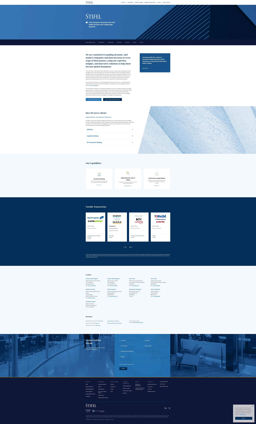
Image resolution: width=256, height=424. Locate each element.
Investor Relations (89, 386)
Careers (159, 2)
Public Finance (101, 395)
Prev (125, 247)
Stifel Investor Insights (127, 390)
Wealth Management (90, 389)
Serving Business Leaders (103, 397)
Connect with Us (166, 2)
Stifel (87, 384)
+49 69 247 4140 (91, 298)
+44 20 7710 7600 (92, 285)
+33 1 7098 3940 (156, 285)
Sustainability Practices (90, 393)
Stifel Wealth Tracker (164, 386)
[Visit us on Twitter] (169, 408)
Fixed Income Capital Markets (102, 392)
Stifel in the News (126, 388)
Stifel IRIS (119, 42)
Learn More (145, 68)
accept (243, 418)
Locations (127, 42)
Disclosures (100, 320)
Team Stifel (88, 396)
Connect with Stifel (163, 381)
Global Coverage (139, 2)
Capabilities (130, 2)
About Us (123, 2)
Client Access (162, 384)
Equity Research (110, 320)
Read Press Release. (94, 85)
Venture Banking (89, 391)
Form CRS (149, 389)
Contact (141, 42)
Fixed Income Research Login (112, 99)
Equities (99, 386)
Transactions (111, 42)
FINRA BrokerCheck (151, 391)
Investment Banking (102, 384)
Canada (111, 389)
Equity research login (93, 99)
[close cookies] (252, 406)
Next (130, 247)
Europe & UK (112, 386)
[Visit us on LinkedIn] (166, 408)
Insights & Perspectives (150, 2)
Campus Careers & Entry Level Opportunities (140, 389)
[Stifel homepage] (89, 2)
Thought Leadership (127, 385)
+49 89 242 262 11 (113, 296)
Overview (112, 384)
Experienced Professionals (138, 385)
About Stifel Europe (90, 42)
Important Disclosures (152, 384)
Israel (111, 391)
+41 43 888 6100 (156, 296)
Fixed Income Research (111, 323)
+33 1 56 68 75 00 (135, 285)
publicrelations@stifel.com (137, 322)
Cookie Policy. (242, 414)
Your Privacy (150, 386)
